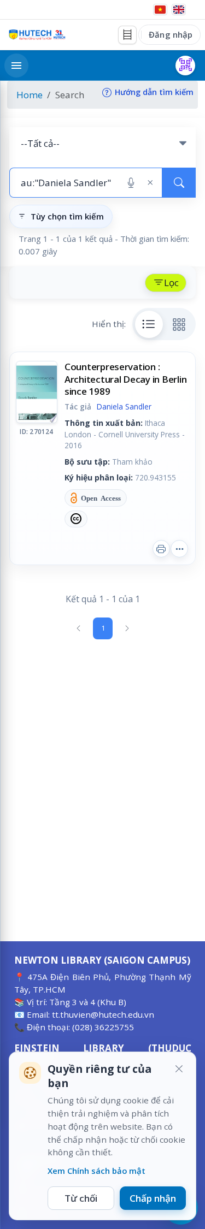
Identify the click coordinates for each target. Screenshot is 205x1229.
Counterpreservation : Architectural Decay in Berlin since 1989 (126, 378)
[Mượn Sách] (185, 65)
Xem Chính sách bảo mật (96, 1170)
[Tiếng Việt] (160, 9)
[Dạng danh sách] (149, 324)
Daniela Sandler (124, 406)
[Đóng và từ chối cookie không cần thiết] (178, 1069)
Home (29, 94)
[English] (179, 9)
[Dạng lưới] (179, 324)
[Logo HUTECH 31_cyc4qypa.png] (37, 35)
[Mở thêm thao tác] (179, 548)
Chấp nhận (153, 1198)
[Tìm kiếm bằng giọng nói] (131, 183)
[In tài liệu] (161, 548)
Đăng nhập (170, 34)
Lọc (171, 282)
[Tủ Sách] (127, 35)
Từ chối (81, 1198)
